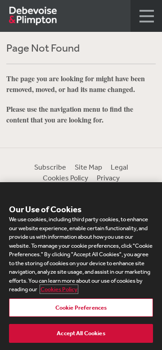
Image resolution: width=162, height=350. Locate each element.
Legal (119, 166)
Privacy (108, 177)
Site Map (88, 166)
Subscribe (50, 166)
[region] (81, 266)
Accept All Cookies (81, 333)
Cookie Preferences (81, 307)
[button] (146, 16)
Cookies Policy (65, 177)
